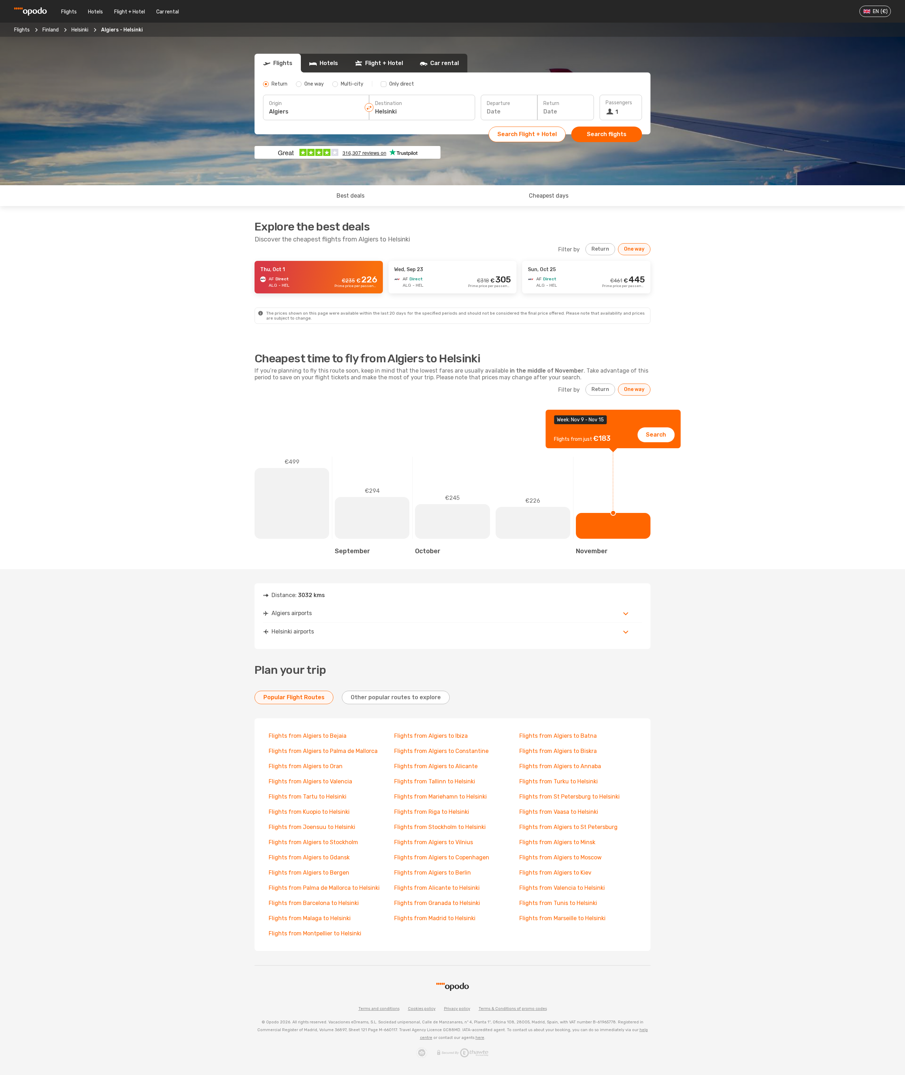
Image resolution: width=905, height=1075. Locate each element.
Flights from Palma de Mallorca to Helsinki (324, 887)
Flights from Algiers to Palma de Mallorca (323, 751)
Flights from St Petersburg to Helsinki (569, 796)
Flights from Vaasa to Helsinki (558, 811)
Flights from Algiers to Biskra (558, 751)
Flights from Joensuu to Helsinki (312, 827)
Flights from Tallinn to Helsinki (434, 781)
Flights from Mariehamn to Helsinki (440, 796)
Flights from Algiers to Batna (558, 735)
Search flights (606, 134)
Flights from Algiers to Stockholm (313, 842)
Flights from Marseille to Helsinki (562, 918)
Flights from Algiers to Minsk (557, 842)
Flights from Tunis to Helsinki (558, 903)
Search (656, 434)
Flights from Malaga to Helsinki (310, 918)
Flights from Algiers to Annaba (560, 766)
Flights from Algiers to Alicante (436, 766)
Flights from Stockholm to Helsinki (440, 827)
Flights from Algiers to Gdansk (309, 857)
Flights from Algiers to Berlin (432, 872)
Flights (69, 12)
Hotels (95, 12)
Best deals (350, 195)
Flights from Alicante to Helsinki (437, 887)
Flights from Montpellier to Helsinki (315, 933)
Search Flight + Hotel (527, 134)
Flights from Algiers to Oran (306, 766)
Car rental (167, 12)
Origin (275, 103)
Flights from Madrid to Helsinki (434, 918)
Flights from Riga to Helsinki (431, 811)
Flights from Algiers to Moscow (560, 857)
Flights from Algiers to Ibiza (431, 735)
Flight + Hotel (129, 12)
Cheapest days (548, 195)
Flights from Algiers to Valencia (310, 781)
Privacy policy (457, 1008)
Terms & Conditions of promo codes (513, 1008)
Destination (388, 103)
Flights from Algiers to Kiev (555, 872)
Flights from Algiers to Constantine (441, 751)
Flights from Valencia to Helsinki (562, 887)
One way (634, 249)
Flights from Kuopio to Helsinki (309, 811)
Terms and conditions (378, 1008)
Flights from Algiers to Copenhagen (441, 857)
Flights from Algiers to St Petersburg (568, 827)
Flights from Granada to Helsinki (437, 903)
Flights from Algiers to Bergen (309, 872)
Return (551, 103)
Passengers (619, 103)
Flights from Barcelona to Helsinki (314, 903)
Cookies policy (422, 1008)
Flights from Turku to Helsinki (558, 781)
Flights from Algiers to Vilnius (433, 842)
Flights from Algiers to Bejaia (307, 735)
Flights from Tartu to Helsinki (307, 796)
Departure (498, 103)
